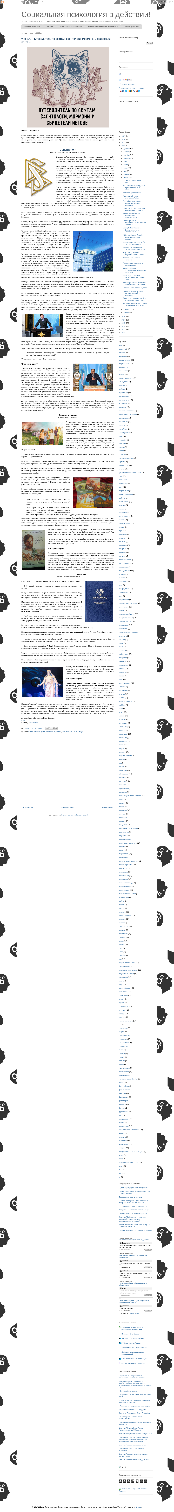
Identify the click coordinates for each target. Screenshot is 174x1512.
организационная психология (130, 796)
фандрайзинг (124, 1086)
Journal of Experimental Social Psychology (135, 1413)
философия (123, 1101)
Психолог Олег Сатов (130, 1334)
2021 (124, 136)
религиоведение (125, 915)
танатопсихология (126, 1021)
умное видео (124, 1072)
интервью (122, 549)
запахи (121, 509)
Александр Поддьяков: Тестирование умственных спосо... (134, 277)
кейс (120, 585)
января (126, 313)
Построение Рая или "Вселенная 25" (133, 1206)
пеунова (122, 814)
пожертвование (125, 839)
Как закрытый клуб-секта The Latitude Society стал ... (134, 243)
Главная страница (32, 27)
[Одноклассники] (128, 91)
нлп (120, 763)
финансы (122, 1104)
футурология (124, 1112)
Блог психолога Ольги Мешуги (134, 1359)
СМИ (75, 732)
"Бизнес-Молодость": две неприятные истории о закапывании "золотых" (133, 1202)
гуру (120, 476)
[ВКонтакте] (123, 91)
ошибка (121, 799)
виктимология (124, 400)
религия (122, 919)
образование (124, 774)
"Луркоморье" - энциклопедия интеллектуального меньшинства (132, 1377)
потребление (124, 854)
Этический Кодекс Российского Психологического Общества (131, 1429)
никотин (122, 759)
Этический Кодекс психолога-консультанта (135, 1434)
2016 (124, 146)
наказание (123, 738)
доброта (122, 498)
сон (120, 959)
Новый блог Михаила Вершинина (103, 27)
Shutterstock (33, 723)
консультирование (126, 618)
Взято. (23, 720)
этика (121, 1155)
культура (122, 650)
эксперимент (124, 1144)
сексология (123, 934)
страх (121, 999)
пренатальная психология (129, 861)
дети (120, 487)
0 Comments (37, 728)
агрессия (122, 349)
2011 (124, 330)
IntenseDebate (134, 1313)
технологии (123, 1046)
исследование (124, 571)
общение (122, 781)
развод (121, 905)
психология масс (125, 886)
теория (121, 1032)
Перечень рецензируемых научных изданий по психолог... (133, 293)
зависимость (124, 502)
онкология (123, 792)
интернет (122, 552)
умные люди (124, 1075)
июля (126, 165)
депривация (123, 483)
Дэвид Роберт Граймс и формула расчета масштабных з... (132, 230)
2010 (124, 333)
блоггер (122, 385)
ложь (121, 680)
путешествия (124, 897)
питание (122, 821)
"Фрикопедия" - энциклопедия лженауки (134, 1406)
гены (120, 436)
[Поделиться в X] (51, 728)
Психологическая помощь (70, 27)
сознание (122, 955)
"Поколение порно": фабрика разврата (133, 1213)
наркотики (57, 732)
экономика (123, 1141)
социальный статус (126, 974)
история (122, 574)
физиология (123, 1097)
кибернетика (123, 592)
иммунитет (123, 538)
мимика (122, 694)
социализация (124, 966)
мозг (120, 712)
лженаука (122, 661)
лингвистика (123, 665)
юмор (121, 1159)
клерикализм (124, 600)
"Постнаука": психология (128, 1391)
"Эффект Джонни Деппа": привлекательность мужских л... (133, 237)
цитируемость (124, 1119)
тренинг (122, 1057)
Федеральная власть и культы (130, 1197)
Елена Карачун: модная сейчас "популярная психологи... (132, 203)
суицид (121, 1013)
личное (121, 669)
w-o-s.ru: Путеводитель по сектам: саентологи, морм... (134, 248)
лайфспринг (123, 654)
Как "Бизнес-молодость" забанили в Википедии (133, 1256)
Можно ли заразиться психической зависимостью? (131, 215)
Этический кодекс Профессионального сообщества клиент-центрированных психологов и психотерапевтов (134, 1439)
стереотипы (123, 995)
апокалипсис (124, 367)
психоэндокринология (127, 894)
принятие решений (126, 865)
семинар (122, 937)
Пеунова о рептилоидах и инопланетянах (133, 264)
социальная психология (128, 970)
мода (121, 709)
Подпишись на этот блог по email (131, 88)
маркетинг (123, 687)
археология (123, 371)
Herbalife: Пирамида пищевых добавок (134, 1240)
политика (122, 846)
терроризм (123, 1039)
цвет (120, 1115)
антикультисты (34, 732)
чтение (121, 1122)
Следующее (28, 807)
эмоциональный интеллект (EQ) (131, 1152)
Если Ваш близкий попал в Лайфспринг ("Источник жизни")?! (134, 1226)
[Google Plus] (136, 91)
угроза (121, 1064)
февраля (127, 309)
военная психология (126, 411)
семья (121, 941)
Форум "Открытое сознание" (133, 1363)
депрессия (123, 480)
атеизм (121, 374)
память (121, 803)
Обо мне (49, 27)
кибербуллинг (124, 589)
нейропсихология (125, 756)
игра (120, 531)
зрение (121, 527)
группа (121, 469)
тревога (122, 1053)
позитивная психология (128, 843)
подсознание (124, 832)
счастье (122, 1017)
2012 (124, 326)
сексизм (122, 930)
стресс (121, 1003)
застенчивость (124, 516)
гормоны (122, 462)
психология (123, 879)
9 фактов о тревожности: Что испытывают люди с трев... (134, 299)
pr (119, 1177)
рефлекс (122, 923)
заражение (123, 512)
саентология (67, 732)
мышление (123, 734)
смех (121, 948)
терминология (124, 1035)
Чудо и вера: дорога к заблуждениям (133, 1188)
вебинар (122, 389)
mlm (120, 1173)
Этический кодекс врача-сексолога (132, 1445)
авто (120, 345)
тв (120, 1024)
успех (121, 1083)
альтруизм (123, 356)
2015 (124, 317)
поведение (123, 825)
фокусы (122, 1108)
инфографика (124, 563)
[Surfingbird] (139, 91)
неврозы (122, 752)
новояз (121, 767)
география (123, 440)
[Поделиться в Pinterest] (56, 728)
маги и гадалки (124, 683)
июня (126, 168)
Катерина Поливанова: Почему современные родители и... (135, 304)
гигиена (122, 447)
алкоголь (122, 353)
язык (120, 1166)
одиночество (124, 788)
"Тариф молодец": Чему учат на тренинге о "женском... (134, 209)
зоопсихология (124, 523)
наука (121, 745)
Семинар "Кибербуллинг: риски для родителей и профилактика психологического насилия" (132, 1219)
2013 (124, 323)
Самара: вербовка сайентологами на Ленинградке (133, 1284)
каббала (122, 578)
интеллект (123, 545)
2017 (124, 142)
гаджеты (122, 425)
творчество (123, 1028)
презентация (123, 857)
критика (122, 640)
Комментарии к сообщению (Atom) (74, 815)
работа (121, 901)
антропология (124, 364)
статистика (123, 992)
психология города (126, 883)
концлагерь (123, 629)
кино (120, 596)
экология (122, 1137)
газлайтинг (123, 429)
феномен (122, 1093)
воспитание (123, 422)
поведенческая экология (128, 828)
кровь (121, 643)
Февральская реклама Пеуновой (131, 259)
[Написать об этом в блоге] (49, 728)
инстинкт (122, 541)
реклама (122, 912)
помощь (122, 850)
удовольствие (124, 1068)
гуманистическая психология (130, 473)
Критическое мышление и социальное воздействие (132, 1328)
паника (121, 807)
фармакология (124, 1090)
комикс (121, 611)
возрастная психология (128, 414)
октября (127, 155)
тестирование (124, 1043)
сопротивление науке (127, 963)
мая (125, 171)
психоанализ (124, 876)
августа (127, 161)
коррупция (123, 636)
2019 (124, 139)
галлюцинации (124, 433)
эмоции (80, 732)
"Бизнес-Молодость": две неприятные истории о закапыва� (134, 1302)
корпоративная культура (128, 632)
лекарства (123, 658)
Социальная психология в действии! (86, 14)
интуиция (122, 556)
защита (121, 520)
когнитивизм (123, 607)
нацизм (121, 748)
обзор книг (123, 770)
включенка (123, 404)
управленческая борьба (128, 1079)
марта (126, 178)
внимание (122, 407)
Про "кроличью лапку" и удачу (135, 288)
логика (121, 676)
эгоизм (121, 1133)
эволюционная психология (129, 1130)
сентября (127, 158)
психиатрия (123, 872)
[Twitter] (126, 91)
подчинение (123, 836)
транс (121, 1050)
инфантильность (125, 560)
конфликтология (125, 621)
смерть (121, 945)
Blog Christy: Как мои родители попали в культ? (134, 254)
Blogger (138, 1507)
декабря (127, 149)
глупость (122, 454)
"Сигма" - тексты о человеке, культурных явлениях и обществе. (135, 1401)
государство (123, 465)
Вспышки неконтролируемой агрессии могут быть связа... (134, 187)
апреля (127, 174)
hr (119, 1170)
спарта (121, 981)
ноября (126, 152)
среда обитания (125, 988)
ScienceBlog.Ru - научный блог (134, 1348)
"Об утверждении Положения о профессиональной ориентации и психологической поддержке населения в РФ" (135, 1384)
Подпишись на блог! (127, 84)
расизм (121, 908)
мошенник (122, 727)
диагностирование (126, 494)
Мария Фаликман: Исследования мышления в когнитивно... (134, 270)
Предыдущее (107, 807)
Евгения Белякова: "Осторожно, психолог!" (135, 1230)
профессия (123, 868)
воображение (124, 418)
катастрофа (123, 581)
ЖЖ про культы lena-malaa (133, 1338)
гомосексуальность (126, 458)
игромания (123, 534)
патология (123, 810)
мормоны (49, 732)
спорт (121, 985)
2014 (124, 320)
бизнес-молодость (126, 378)
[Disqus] (67, 768)
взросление (123, 393)
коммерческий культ (127, 614)
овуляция (122, 785)
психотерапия (124, 890)
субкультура (123, 1006)
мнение (121, 698)
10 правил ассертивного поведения (132, 1410)
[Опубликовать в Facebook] (54, 728)
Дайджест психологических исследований (133, 1353)
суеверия (122, 1010)
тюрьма (122, 1061)
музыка (121, 730)
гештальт (122, 443)
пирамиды (123, 817)
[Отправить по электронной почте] (46, 728)
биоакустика (123, 382)
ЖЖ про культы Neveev (131, 1343)
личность (122, 672)
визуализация (124, 396)
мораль (122, 716)
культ (43, 732)
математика (123, 690)
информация (124, 567)
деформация (124, 491)
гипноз (121, 451)
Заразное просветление (132, 193)
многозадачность (125, 701)
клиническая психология (128, 603)
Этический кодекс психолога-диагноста (134, 1460)
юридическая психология (128, 1162)
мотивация (123, 723)
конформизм (124, 625)
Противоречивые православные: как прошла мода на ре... (134, 223)
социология (123, 977)
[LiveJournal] (134, 91)
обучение (122, 778)
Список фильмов (131, 27)
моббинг (122, 705)
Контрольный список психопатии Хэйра (131, 197)
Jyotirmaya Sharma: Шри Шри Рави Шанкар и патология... (134, 284)
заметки (122, 505)
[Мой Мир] (131, 91)
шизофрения (124, 1126)
